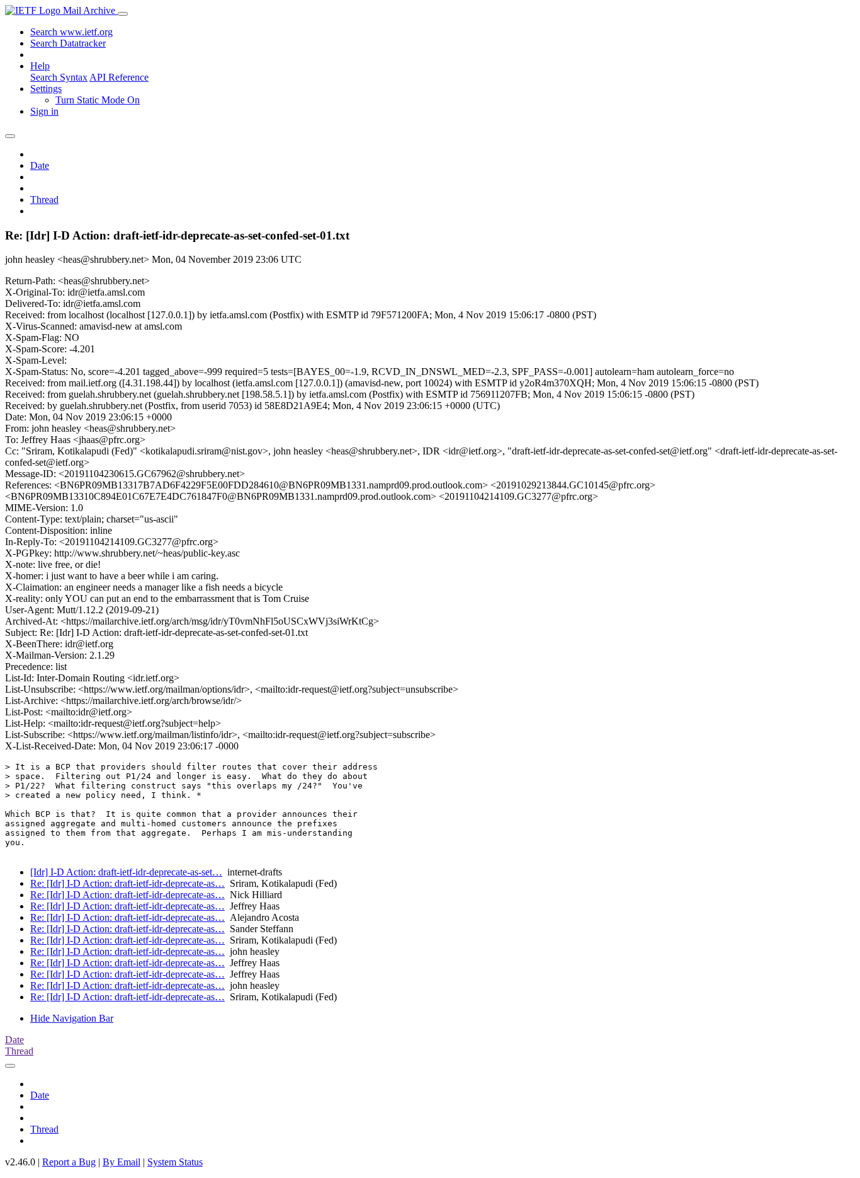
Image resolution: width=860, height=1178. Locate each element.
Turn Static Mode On (97, 100)
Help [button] (40, 66)
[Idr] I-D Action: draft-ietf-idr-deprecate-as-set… (126, 872)
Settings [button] (46, 88)
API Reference (119, 77)
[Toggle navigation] (123, 14)
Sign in (44, 111)
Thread (44, 199)
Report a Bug (69, 1162)
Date (39, 165)
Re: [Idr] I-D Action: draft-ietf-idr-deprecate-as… (127, 883)
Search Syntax (59, 77)
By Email (121, 1162)
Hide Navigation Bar (71, 1018)
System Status (175, 1162)
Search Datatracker (68, 43)
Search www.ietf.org (71, 31)
